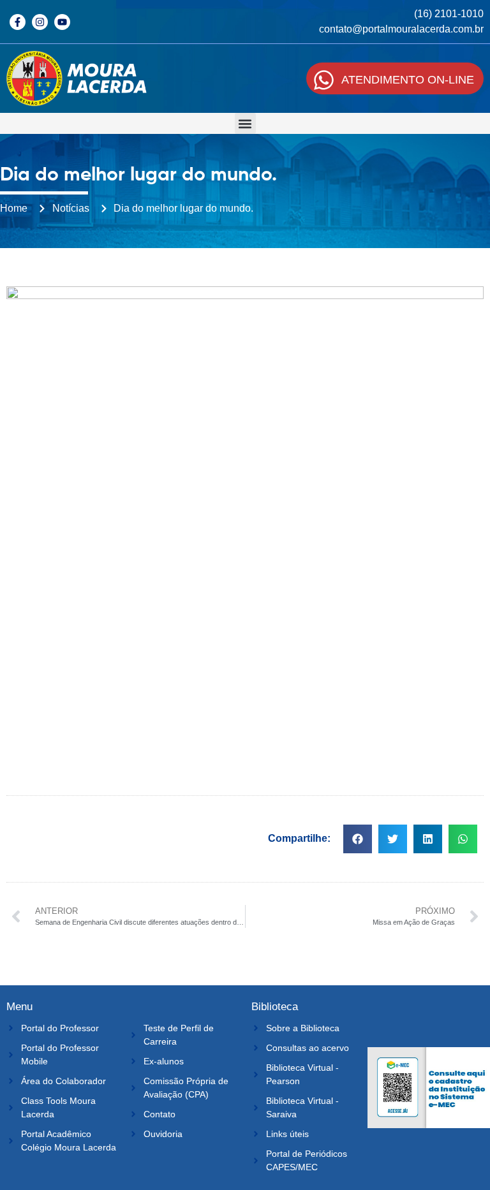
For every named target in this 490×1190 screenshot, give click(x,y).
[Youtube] (62, 22)
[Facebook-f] (18, 22)
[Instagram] (40, 22)
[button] (245, 123)
